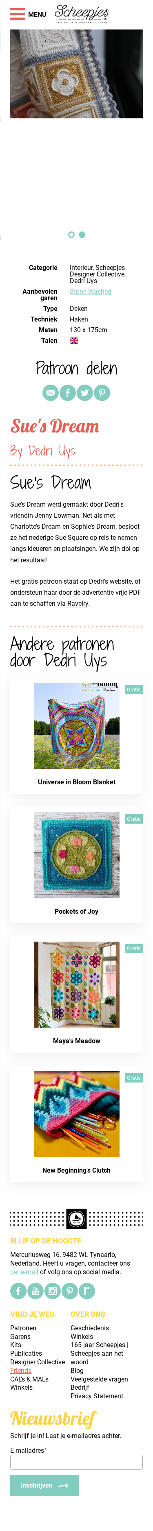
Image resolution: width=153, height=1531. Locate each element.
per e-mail (24, 1272)
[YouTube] (35, 1291)
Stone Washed (90, 291)
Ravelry (77, 603)
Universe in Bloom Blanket (76, 782)
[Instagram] (52, 1291)
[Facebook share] (68, 393)
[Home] (82, 14)
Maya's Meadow (76, 1041)
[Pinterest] (102, 393)
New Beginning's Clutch (76, 1170)
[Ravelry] (87, 1291)
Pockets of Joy (76, 911)
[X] (85, 393)
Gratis (134, 689)
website (121, 581)
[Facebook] (18, 1291)
